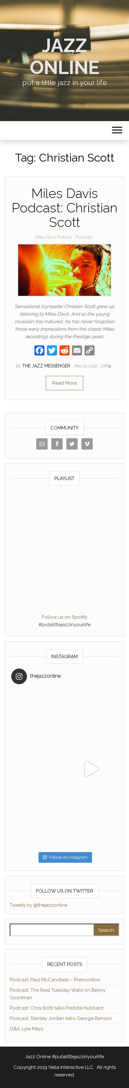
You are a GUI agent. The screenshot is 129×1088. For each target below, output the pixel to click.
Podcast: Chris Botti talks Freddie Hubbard (56, 1008)
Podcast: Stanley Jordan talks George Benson (61, 1018)
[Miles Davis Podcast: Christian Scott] (64, 270)
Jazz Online (65, 56)
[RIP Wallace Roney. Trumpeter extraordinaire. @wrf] (38, 822)
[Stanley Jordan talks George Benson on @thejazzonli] (91, 769)
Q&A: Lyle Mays (26, 1029)
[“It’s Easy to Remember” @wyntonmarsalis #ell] (38, 769)
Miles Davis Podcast (53, 237)
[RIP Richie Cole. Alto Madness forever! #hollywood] (38, 716)
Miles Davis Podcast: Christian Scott (64, 208)
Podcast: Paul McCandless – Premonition (55, 980)
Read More (64, 383)
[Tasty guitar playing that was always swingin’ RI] (91, 716)
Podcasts (83, 237)
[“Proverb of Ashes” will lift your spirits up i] (91, 822)
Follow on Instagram (68, 857)
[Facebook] (39, 351)
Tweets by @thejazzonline (38, 905)
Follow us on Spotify (64, 617)
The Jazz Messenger (46, 365)
